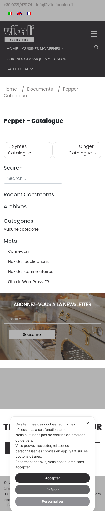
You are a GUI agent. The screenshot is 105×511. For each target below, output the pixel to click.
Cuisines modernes (41, 49)
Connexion (18, 251)
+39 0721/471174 (18, 5)
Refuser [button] (52, 490)
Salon (60, 59)
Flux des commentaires (30, 272)
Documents (40, 89)
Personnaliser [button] (52, 501)
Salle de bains (20, 69)
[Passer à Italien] (10, 13)
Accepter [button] (52, 478)
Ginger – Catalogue (83, 150)
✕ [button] (88, 423)
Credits (10, 488)
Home (12, 49)
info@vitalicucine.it (54, 5)
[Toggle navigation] (94, 34)
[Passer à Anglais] (19, 13)
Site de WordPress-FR (28, 282)
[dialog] (52, 464)
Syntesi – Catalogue (19, 150)
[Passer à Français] (28, 13)
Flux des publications (28, 262)
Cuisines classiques (27, 59)
